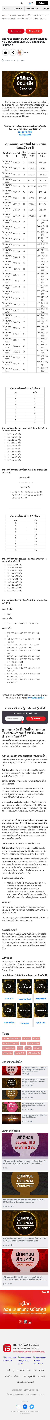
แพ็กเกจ (17, 1376)
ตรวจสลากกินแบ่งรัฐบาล (11, 1038)
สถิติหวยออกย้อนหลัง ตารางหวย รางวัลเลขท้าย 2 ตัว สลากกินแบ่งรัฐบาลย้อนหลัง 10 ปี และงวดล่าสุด (24, 1162)
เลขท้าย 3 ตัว (20, 1053)
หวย (23, 1043)
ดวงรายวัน (18, 8)
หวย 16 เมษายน (33, 1043)
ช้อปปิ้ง (8, 1376)
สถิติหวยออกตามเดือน (10, 1043)
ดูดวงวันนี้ (35, 31)
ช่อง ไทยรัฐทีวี (25, 135)
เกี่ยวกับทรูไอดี (17, 1390)
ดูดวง (14, 15)
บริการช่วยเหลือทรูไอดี (25, 1382)
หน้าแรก (7, 8)
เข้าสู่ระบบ (42, 3)
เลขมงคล (21, 15)
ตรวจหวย (17, 31)
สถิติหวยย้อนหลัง (34, 1053)
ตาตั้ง (41, 1370)
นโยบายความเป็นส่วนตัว (14, 1394)
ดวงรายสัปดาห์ (32, 8)
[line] (18, 1406)
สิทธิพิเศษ (21, 1370)
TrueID (7, 3)
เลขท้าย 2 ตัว (7, 1053)
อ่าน (7, 15)
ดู (13, 1370)
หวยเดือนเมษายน (8, 1048)
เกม (34, 1370)
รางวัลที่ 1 (37, 1048)
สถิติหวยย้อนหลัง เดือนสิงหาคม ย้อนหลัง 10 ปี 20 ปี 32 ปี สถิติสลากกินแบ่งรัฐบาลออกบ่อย (24, 1201)
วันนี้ (8, 1370)
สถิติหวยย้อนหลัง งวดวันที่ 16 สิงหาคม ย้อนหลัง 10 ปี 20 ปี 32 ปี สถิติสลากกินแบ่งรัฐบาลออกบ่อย (24, 1239)
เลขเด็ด (28, 1048)
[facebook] (25, 1406)
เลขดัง (20, 1048)
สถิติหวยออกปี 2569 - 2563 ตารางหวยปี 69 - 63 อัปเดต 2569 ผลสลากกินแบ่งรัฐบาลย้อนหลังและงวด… (25, 1278)
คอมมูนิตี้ (41, 1376)
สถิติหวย (36, 1038)
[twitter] (31, 1406)
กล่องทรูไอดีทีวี (29, 1376)
